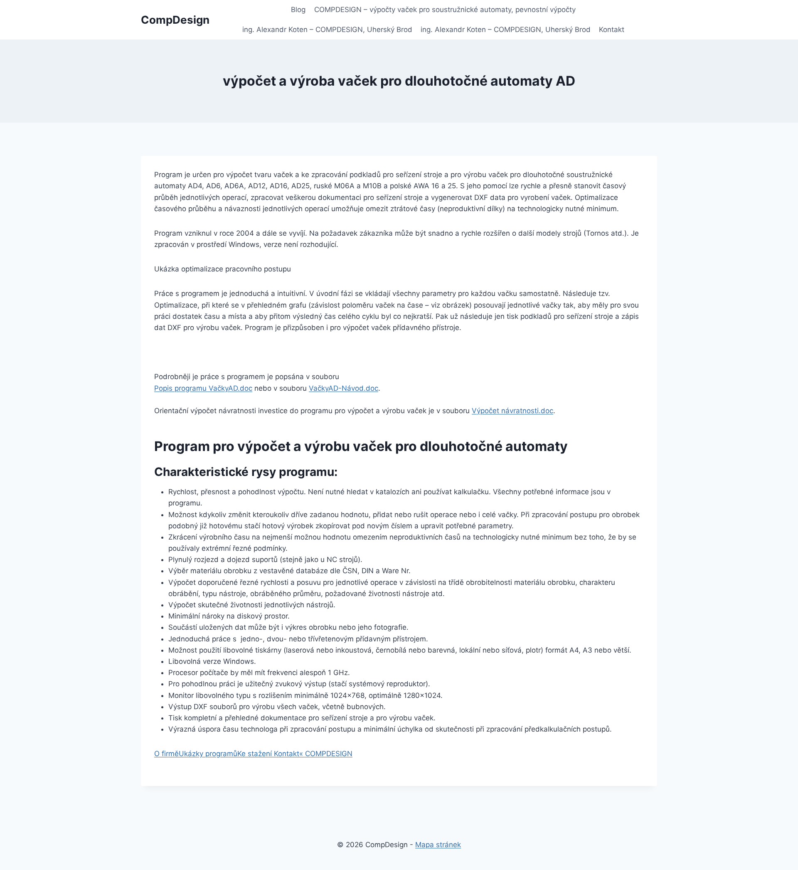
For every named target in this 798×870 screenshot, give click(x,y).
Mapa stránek (438, 844)
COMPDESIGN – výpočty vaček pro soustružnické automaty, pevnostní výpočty (445, 9)
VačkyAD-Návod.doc (343, 388)
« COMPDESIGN (325, 753)
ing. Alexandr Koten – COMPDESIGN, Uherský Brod (327, 29)
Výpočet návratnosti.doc (512, 411)
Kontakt (611, 29)
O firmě (166, 753)
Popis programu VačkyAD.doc (203, 388)
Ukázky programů (208, 753)
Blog (298, 9)
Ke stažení (255, 753)
